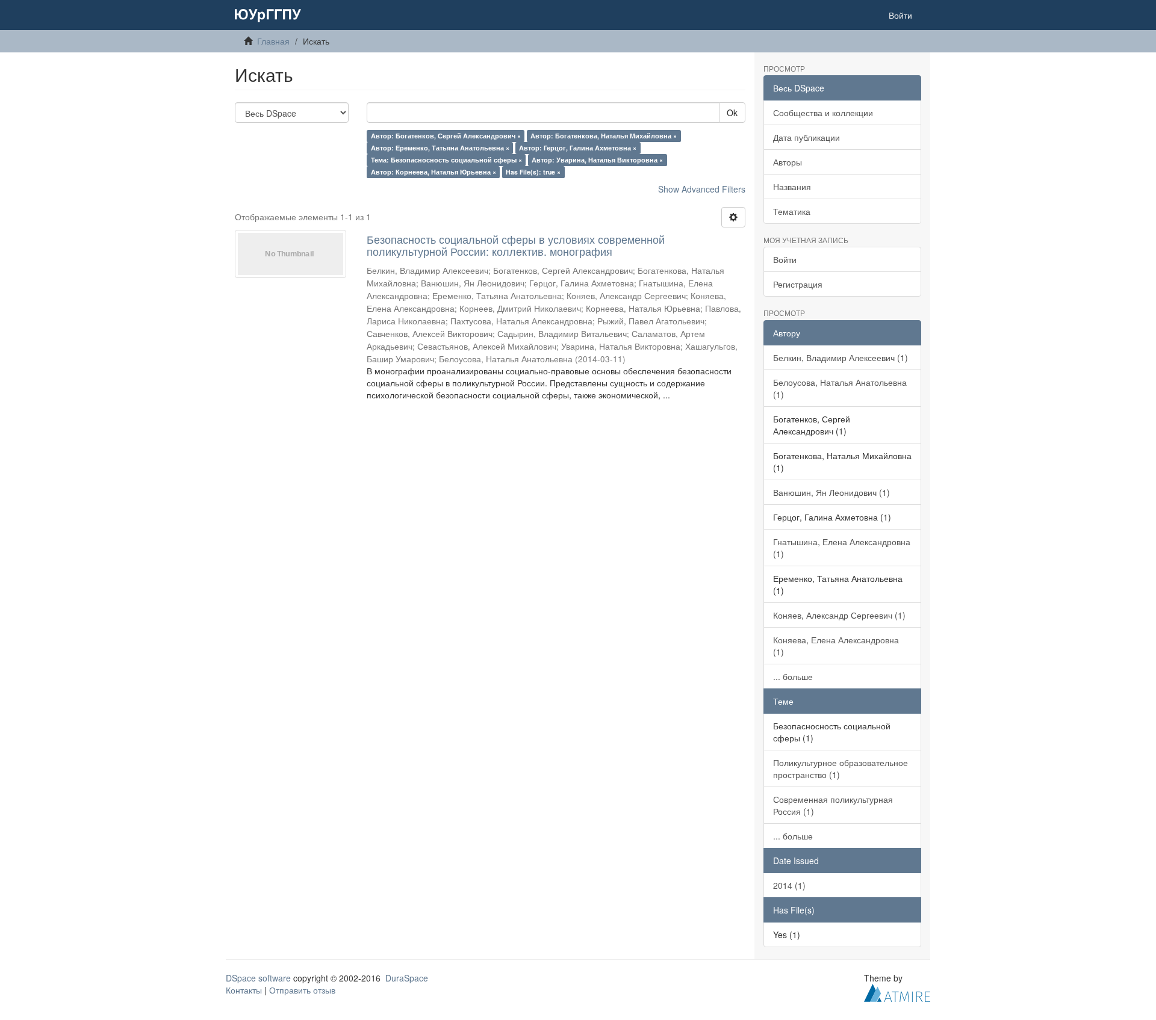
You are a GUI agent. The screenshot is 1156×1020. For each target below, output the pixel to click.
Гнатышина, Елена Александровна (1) (841, 548)
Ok (732, 113)
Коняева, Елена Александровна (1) (836, 646)
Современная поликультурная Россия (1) (833, 805)
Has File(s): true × (533, 171)
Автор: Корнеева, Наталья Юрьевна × (433, 171)
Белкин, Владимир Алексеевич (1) (840, 357)
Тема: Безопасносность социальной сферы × (446, 159)
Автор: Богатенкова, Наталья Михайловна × (603, 135)
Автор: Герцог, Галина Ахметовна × (577, 147)
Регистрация (797, 284)
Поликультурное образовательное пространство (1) (840, 768)
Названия (792, 187)
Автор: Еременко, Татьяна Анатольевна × (440, 147)
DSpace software (258, 978)
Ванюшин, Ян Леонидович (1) (831, 492)
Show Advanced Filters (701, 189)
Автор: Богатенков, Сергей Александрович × (446, 135)
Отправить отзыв (302, 990)
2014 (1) (789, 885)
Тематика (791, 211)
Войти (785, 259)
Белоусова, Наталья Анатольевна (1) (840, 388)
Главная (273, 41)
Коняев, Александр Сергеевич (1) (839, 615)
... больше (793, 676)
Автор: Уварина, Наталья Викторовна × (597, 159)
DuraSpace (406, 978)
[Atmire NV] (897, 991)
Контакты (244, 990)
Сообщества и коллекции (823, 113)
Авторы (787, 162)
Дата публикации (806, 137)
